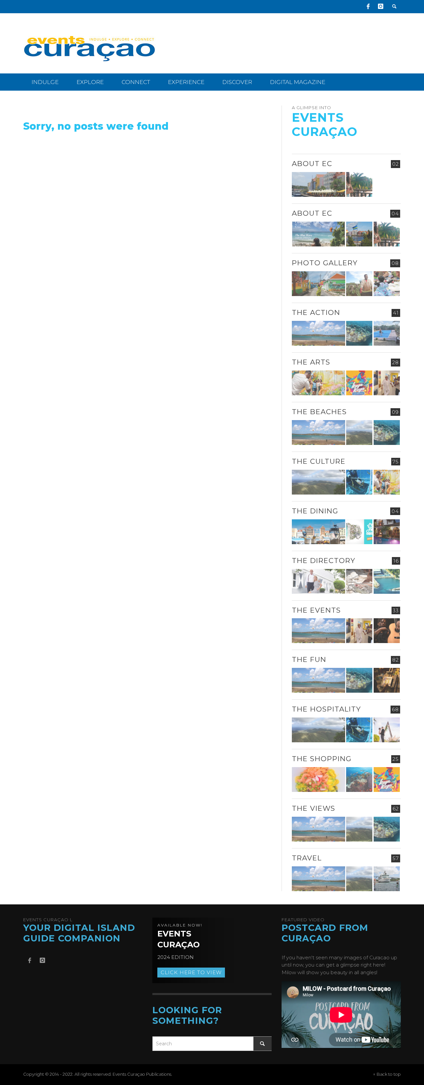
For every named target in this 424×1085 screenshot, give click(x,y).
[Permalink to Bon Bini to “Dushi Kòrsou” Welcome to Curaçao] (359, 234)
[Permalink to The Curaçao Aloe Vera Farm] (359, 283)
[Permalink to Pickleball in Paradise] (387, 333)
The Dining (315, 511)
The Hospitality (326, 709)
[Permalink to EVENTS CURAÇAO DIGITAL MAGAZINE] (318, 234)
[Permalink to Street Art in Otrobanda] (318, 283)
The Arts (311, 362)
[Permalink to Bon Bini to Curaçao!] (359, 581)
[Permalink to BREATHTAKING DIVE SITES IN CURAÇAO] (359, 779)
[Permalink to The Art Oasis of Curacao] (387, 382)
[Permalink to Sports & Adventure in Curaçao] (318, 333)
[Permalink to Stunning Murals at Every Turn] (318, 382)
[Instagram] (380, 6)
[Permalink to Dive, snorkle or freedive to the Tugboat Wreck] (359, 333)
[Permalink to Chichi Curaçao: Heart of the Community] (387, 283)
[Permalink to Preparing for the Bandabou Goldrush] (359, 432)
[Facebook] (368, 6)
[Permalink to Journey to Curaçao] (359, 184)
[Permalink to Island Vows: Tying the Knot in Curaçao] (387, 729)
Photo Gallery (324, 263)
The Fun (309, 659)
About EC (312, 163)
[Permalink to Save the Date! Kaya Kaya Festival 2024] (359, 382)
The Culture (318, 461)
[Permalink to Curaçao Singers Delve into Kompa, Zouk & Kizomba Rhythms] (387, 630)
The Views (313, 808)
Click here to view (191, 972)
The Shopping (321, 759)
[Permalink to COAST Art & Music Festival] (359, 531)
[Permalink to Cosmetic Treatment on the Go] (318, 581)
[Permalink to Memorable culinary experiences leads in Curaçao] (318, 531)
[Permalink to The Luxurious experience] (387, 531)
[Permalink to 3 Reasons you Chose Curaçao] (318, 184)
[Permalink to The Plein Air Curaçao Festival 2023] (387, 680)
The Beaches (319, 412)
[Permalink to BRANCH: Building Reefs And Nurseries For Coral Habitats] (359, 482)
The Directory (323, 560)
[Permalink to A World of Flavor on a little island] (318, 779)
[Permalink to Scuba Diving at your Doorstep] (387, 581)
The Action (316, 312)
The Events (316, 610)
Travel (307, 858)
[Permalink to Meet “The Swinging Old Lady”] (387, 878)
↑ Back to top (387, 1074)
